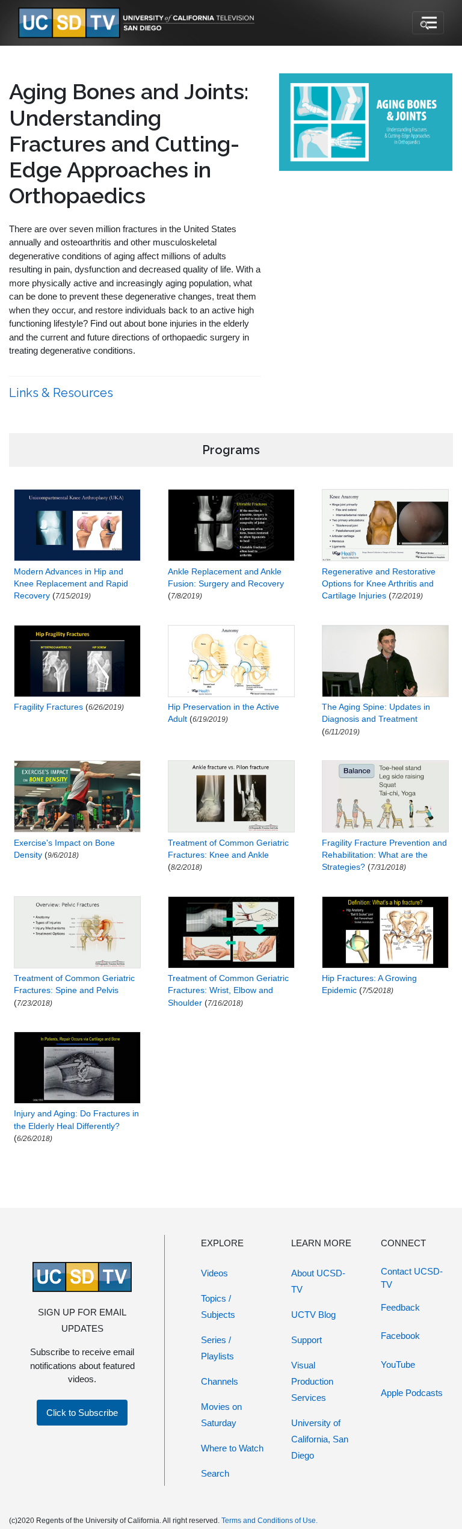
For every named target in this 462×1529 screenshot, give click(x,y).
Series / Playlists (217, 1348)
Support (306, 1340)
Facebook (400, 1336)
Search (215, 1473)
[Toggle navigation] (428, 22)
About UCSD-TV (318, 1281)
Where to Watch (232, 1448)
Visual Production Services (312, 1381)
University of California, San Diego (319, 1439)
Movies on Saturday (221, 1414)
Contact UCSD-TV (412, 1278)
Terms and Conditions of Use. (269, 1520)
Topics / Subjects (218, 1306)
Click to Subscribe (82, 1412)
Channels (219, 1381)
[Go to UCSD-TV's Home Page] (138, 23)
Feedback (400, 1307)
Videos (214, 1273)
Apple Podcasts (412, 1393)
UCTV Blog (313, 1314)
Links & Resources (62, 393)
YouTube (398, 1364)
